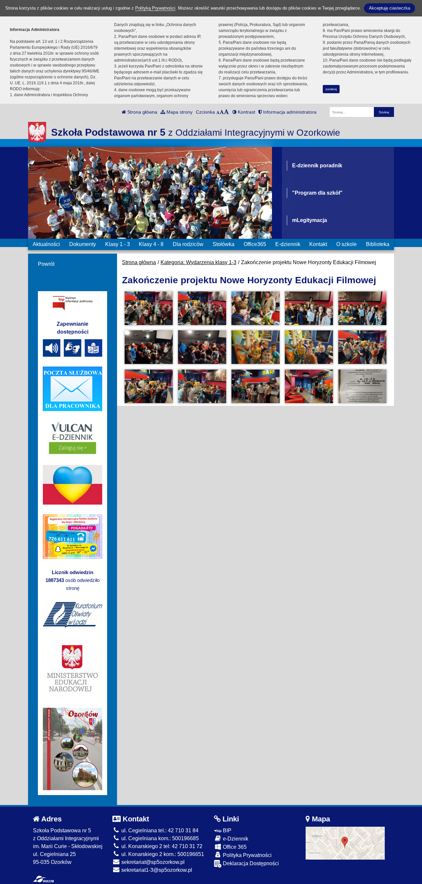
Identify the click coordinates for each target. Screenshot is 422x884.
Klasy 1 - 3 (117, 244)
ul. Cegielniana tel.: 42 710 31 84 (159, 830)
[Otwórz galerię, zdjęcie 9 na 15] (309, 347)
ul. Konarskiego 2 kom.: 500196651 (162, 854)
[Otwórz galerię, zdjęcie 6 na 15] (149, 347)
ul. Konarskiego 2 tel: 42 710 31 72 (161, 846)
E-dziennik (287, 244)
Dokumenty (82, 244)
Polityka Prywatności (247, 855)
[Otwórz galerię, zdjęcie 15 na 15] (362, 386)
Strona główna (141, 112)
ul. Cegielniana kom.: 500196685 (159, 838)
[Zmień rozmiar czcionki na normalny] (218, 112)
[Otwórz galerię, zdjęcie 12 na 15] (202, 386)
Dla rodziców (188, 244)
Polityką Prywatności (155, 8)
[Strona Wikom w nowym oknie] (43, 879)
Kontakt (318, 244)
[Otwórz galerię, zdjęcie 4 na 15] (309, 308)
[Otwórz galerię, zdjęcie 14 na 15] (309, 386)
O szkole (346, 244)
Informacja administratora (289, 112)
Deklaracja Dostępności (250, 863)
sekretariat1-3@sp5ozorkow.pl (156, 870)
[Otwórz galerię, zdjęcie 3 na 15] (255, 308)
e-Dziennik (235, 839)
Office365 (255, 244)
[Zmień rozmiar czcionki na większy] (222, 112)
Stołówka (223, 244)
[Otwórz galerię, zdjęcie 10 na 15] (362, 347)
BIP (226, 830)
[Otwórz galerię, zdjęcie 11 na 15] (149, 386)
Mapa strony (179, 112)
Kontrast (245, 112)
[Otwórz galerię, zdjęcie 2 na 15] (202, 308)
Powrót (46, 264)
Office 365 (234, 847)
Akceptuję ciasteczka (389, 8)
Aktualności (46, 244)
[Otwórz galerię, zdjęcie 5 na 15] (362, 308)
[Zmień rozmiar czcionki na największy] (226, 112)
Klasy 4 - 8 (151, 244)
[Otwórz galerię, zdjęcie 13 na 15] (255, 386)
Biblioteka (377, 244)
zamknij (331, 89)
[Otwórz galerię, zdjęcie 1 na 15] (149, 308)
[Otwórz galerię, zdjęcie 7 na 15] (202, 347)
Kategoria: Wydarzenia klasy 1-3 (198, 262)
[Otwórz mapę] (345, 842)
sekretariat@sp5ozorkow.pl (152, 862)
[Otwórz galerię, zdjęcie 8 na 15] (255, 347)
